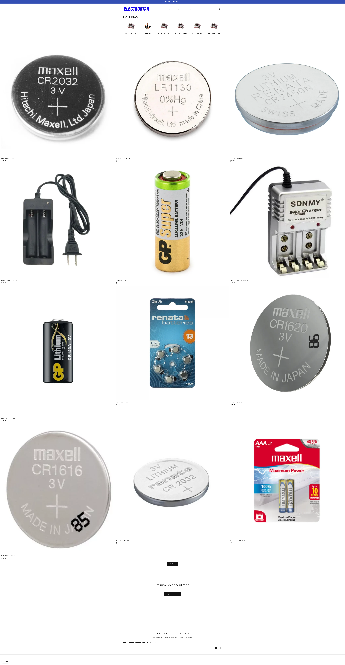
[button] (157, 9)
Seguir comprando (172, 594)
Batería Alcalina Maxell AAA (237, 540)
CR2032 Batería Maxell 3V (8, 158)
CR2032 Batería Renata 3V (122, 540)
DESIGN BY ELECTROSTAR (139, 660)
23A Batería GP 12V (121, 280)
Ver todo (172, 564)
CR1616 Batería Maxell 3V (8, 555)
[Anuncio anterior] (124, 1)
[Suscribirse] (153, 648)
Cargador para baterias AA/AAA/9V (239, 280)
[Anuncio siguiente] (221, 1)
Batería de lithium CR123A (8, 418)
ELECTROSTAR (130, 660)
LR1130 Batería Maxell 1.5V (123, 158)
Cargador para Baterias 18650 (9, 280)
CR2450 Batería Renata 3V (237, 158)
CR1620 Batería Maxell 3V (236, 402)
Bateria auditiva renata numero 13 (125, 402)
